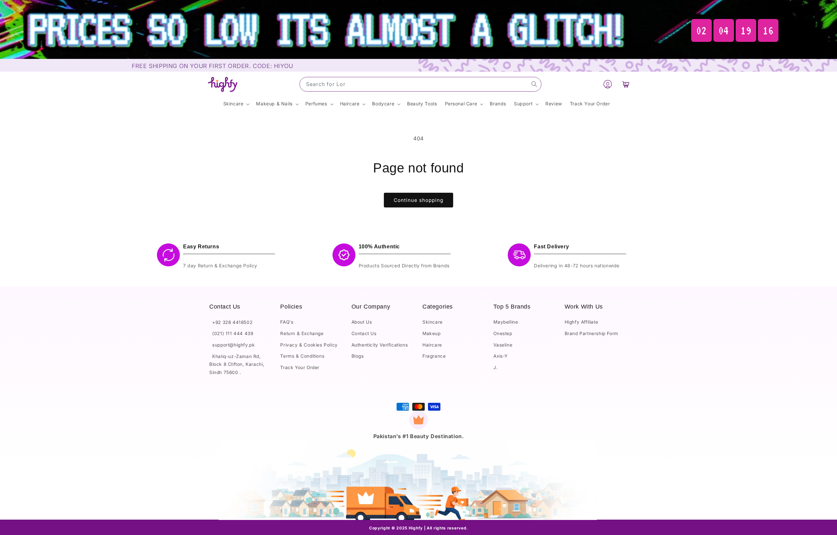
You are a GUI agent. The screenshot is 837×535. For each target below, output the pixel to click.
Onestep (502, 333)
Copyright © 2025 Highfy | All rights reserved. (418, 528)
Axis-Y (500, 356)
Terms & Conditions (302, 356)
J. (495, 367)
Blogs (357, 356)
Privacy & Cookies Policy (308, 345)
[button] (626, 84)
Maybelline (505, 322)
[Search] (534, 84)
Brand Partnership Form (591, 333)
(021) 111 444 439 (231, 333)
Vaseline (502, 345)
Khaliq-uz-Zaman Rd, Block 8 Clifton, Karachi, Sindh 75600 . (237, 364)
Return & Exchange (301, 333)
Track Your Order (299, 367)
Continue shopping (418, 200)
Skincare (432, 322)
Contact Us (364, 333)
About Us (361, 322)
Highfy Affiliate (581, 322)
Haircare (432, 345)
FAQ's (286, 322)
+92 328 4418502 (230, 322)
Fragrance (434, 356)
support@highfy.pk (232, 345)
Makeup (431, 333)
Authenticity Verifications (379, 345)
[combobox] (420, 84)
